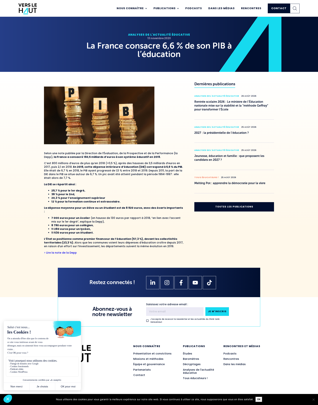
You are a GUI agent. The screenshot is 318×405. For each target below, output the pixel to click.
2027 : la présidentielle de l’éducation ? (221, 132)
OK (259, 399)
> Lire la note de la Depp (60, 253)
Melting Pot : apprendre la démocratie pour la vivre (229, 183)
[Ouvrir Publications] (178, 8)
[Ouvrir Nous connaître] (146, 8)
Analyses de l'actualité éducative (159, 35)
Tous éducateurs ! (206, 177)
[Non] (313, 399)
